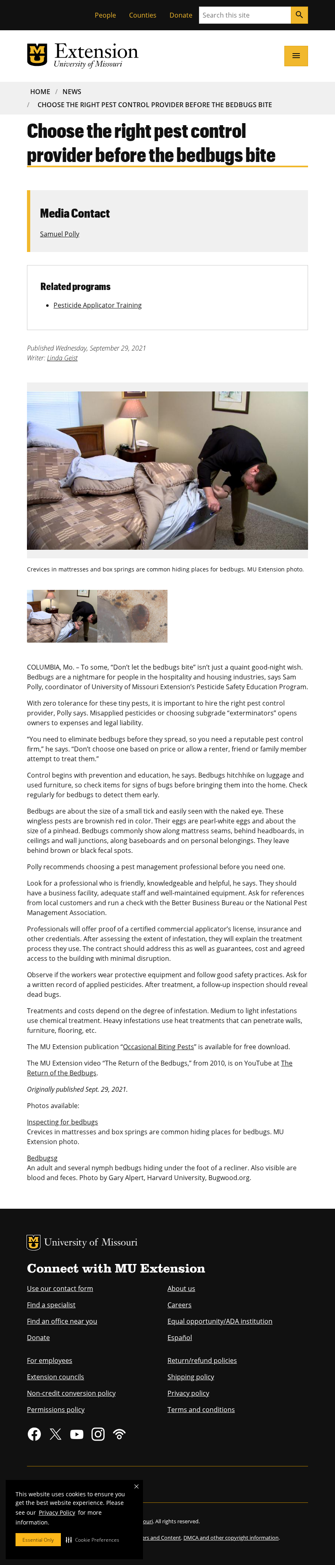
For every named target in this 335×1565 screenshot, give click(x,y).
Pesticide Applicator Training (98, 305)
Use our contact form (60, 1288)
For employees (49, 1360)
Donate (181, 15)
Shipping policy (191, 1376)
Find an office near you (62, 1321)
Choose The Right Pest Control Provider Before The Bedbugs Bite (155, 104)
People (105, 15)
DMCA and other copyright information (231, 1537)
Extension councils (55, 1376)
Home (40, 91)
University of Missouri (91, 1243)
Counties (142, 15)
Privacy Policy (57, 1512)
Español (180, 1337)
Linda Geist (62, 357)
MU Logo (33, 1242)
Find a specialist (51, 1304)
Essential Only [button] (38, 1539)
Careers (180, 1304)
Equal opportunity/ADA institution (220, 1321)
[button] (92, 1539)
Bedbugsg (42, 1158)
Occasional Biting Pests (158, 1046)
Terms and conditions (201, 1409)
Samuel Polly (59, 233)
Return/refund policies (202, 1360)
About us (181, 1288)
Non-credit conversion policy (71, 1393)
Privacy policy (188, 1393)
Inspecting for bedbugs (62, 1122)
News (72, 91)
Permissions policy (56, 1409)
